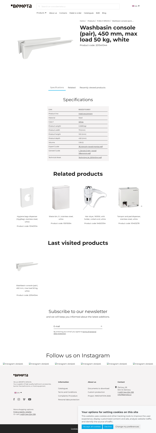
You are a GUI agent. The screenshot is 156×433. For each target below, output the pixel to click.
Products (41, 13)
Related (72, 87)
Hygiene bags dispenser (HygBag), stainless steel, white (27, 219)
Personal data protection (68, 400)
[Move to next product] (141, 206)
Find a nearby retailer (22, 412)
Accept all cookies (92, 426)
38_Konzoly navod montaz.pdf (91, 146)
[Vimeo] (24, 399)
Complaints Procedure (67, 396)
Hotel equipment (86, 114)
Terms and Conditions (67, 392)
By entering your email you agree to (75, 333)
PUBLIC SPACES (103, 21)
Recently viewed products (92, 87)
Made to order (75, 13)
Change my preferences (127, 426)
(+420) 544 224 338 (126, 392)
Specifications (57, 87)
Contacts (63, 13)
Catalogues (89, 13)
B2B (98, 13)
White (81, 122)
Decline (108, 426)
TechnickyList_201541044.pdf (90, 157)
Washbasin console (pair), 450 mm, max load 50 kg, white (27, 288)
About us (53, 13)
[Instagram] (19, 399)
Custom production (96, 392)
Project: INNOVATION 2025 (99, 396)
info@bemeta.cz (124, 395)
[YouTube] (29, 399)
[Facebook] (14, 399)
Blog (104, 13)
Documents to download (98, 388)
